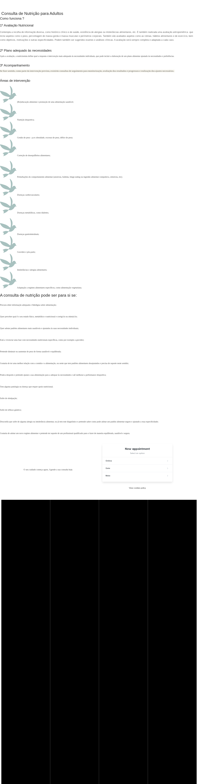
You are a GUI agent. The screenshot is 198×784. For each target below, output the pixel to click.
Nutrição (56, 138)
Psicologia (17, 138)
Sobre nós (5, 138)
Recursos (68, 138)
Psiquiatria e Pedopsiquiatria (37, 138)
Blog (76, 138)
